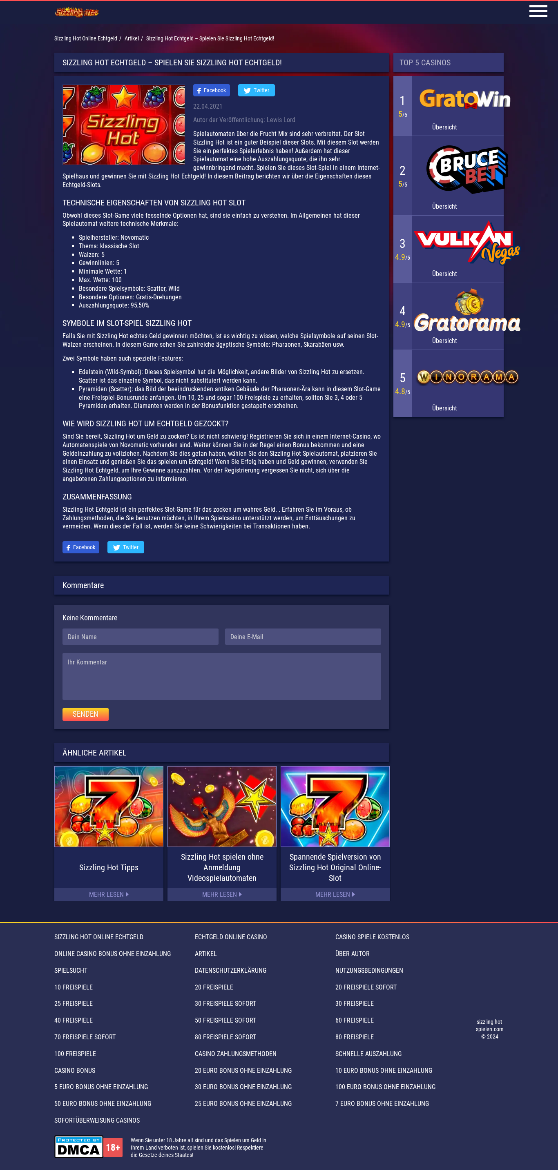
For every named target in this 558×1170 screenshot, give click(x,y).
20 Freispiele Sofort (366, 987)
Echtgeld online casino (231, 937)
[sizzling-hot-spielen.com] (77, 12)
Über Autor (352, 954)
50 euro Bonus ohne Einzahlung (102, 1104)
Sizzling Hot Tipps (108, 867)
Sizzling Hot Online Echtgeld (98, 937)
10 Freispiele (73, 987)
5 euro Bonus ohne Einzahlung (101, 1087)
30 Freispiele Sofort (225, 1003)
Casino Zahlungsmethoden (236, 1054)
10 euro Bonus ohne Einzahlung (383, 1070)
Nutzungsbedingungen (369, 970)
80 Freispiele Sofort (225, 1037)
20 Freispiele (214, 987)
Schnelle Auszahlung (368, 1054)
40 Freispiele (73, 1020)
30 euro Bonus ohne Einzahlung (243, 1087)
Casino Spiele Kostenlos (372, 937)
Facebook (215, 90)
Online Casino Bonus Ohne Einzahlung (112, 954)
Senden (85, 714)
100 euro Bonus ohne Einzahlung (385, 1087)
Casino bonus (74, 1070)
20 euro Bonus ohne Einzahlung (243, 1070)
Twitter (261, 90)
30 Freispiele (354, 1003)
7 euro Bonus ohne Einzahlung (382, 1104)
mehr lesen (106, 894)
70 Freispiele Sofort (85, 1037)
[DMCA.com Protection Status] (78, 1147)
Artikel (206, 954)
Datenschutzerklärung (230, 970)
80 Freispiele (354, 1037)
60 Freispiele (354, 1020)
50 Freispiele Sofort (225, 1020)
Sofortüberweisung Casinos (97, 1120)
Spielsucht (70, 970)
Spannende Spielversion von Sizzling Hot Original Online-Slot (335, 867)
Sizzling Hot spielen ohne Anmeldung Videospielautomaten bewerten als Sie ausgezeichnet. (222, 867)
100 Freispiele (75, 1054)
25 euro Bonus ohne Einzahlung (243, 1104)
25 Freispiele (73, 1003)
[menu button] (538, 12)
